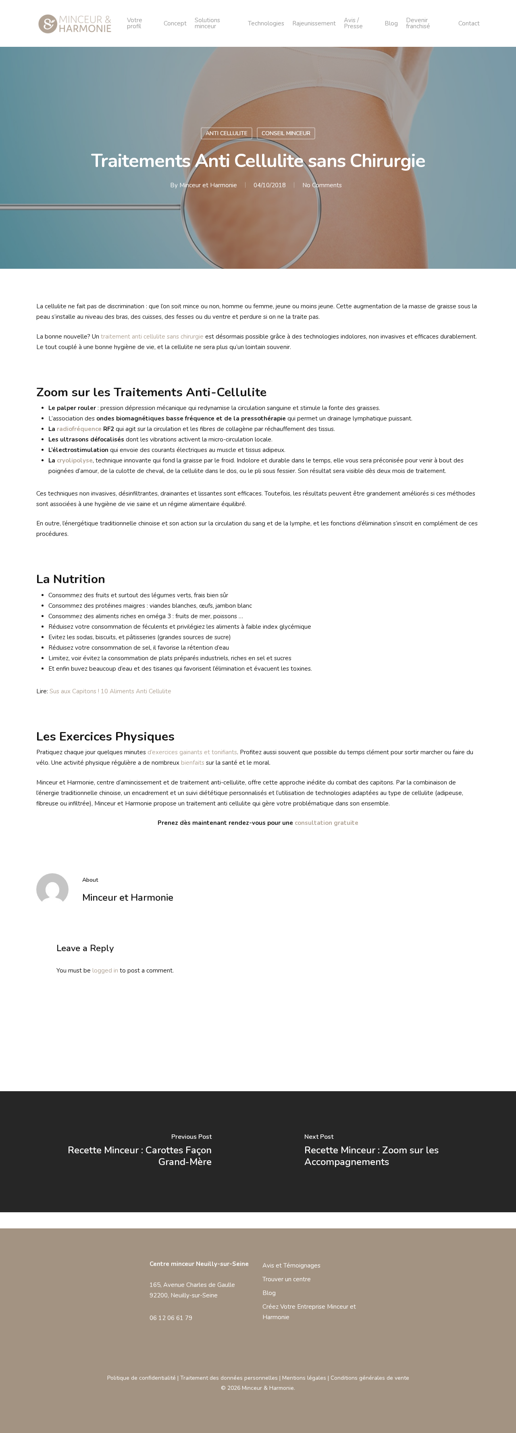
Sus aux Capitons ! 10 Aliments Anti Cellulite (110, 691)
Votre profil (134, 23)
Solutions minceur (207, 23)
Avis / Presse (353, 23)
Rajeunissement (314, 24)
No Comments (322, 185)
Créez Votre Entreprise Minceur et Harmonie (309, 1312)
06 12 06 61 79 (171, 1318)
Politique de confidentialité (141, 1378)
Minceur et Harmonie (208, 185)
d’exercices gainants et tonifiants (192, 752)
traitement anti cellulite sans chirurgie (152, 337)
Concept (175, 24)
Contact (469, 24)
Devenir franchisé (418, 23)
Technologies (266, 24)
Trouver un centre (286, 1279)
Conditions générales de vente (370, 1378)
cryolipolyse (75, 460)
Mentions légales (304, 1378)
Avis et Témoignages (291, 1265)
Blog (391, 24)
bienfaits (192, 763)
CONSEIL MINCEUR (286, 133)
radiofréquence (79, 429)
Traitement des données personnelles (229, 1378)
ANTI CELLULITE (227, 133)
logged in (105, 970)
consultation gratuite (326, 823)
